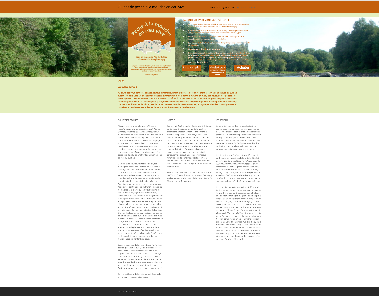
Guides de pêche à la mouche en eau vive (151, 7)
